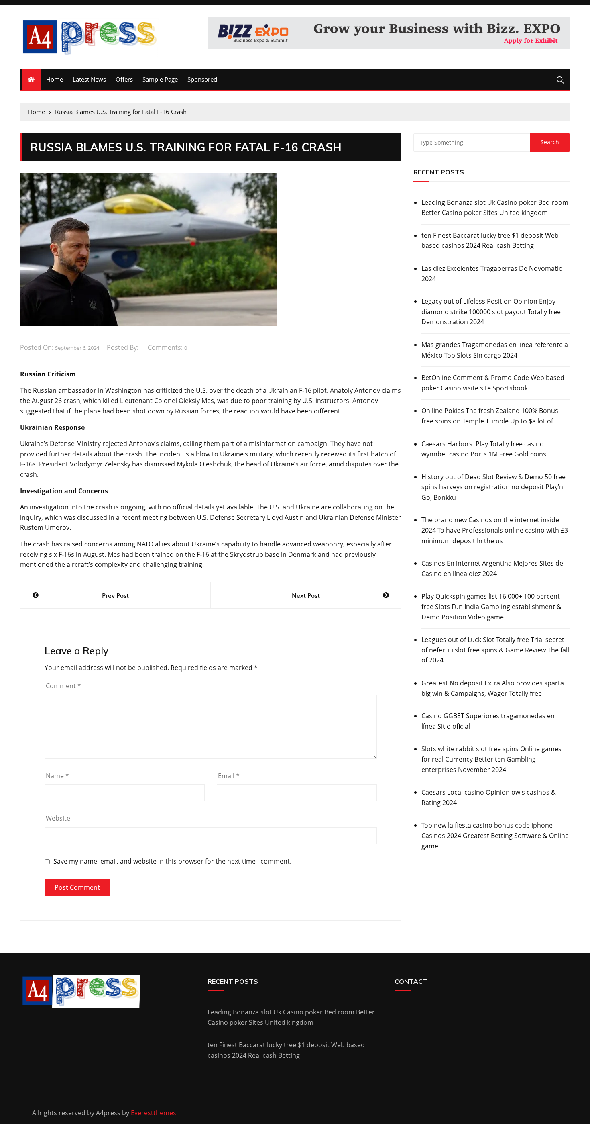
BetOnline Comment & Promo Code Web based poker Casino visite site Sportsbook (492, 382)
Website (58, 818)
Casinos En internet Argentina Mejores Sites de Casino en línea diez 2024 (492, 568)
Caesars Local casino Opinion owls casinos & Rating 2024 (488, 797)
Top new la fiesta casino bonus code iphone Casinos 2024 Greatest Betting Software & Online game (495, 835)
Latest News (89, 79)
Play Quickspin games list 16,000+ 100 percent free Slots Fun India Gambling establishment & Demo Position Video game (491, 606)
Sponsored (202, 79)
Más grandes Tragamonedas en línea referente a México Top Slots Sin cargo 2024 (494, 350)
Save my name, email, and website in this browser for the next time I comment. (172, 861)
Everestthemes (153, 1112)
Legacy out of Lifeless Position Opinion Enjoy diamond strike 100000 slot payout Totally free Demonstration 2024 (491, 311)
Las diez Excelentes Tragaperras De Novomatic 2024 (491, 273)
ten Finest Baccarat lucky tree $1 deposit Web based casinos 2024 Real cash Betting (490, 240)
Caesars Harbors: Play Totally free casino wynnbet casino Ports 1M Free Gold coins (483, 449)
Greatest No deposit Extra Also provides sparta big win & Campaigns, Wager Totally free (492, 688)
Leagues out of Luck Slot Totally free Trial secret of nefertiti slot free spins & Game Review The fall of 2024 (495, 649)
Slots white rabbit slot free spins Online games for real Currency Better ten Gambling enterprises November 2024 (491, 759)
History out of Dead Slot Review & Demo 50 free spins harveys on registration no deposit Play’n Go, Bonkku (493, 487)
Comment (63, 685)
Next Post (306, 595)
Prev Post (115, 595)
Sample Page (160, 79)
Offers (124, 79)
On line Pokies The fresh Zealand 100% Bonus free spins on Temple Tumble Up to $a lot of (489, 415)
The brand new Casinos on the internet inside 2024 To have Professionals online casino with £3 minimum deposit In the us (494, 530)
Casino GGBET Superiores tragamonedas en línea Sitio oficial (488, 721)
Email (229, 775)
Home (54, 79)
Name (57, 775)
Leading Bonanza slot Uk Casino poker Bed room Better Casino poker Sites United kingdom (494, 207)
